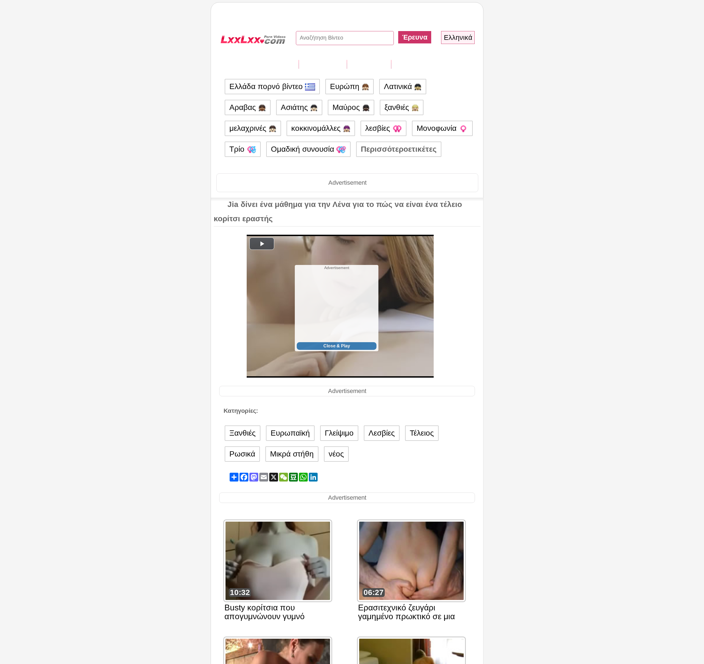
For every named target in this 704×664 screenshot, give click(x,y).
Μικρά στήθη (292, 454)
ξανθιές (397, 107)
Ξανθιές (242, 433)
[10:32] (277, 560)
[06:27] (411, 560)
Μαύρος (347, 107)
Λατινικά (399, 86)
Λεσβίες (382, 433)
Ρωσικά (242, 454)
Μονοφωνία (438, 128)
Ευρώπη (346, 86)
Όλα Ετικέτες (323, 64)
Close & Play (336, 346)
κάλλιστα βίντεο (420, 64)
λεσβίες (378, 128)
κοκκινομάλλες (317, 128)
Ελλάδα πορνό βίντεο (267, 86)
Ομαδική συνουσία (303, 149)
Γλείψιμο (339, 433)
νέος (336, 454)
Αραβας (243, 107)
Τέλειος (422, 433)
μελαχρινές (249, 128)
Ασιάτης (295, 107)
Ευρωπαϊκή (290, 433)
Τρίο (238, 149)
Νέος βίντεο (369, 64)
